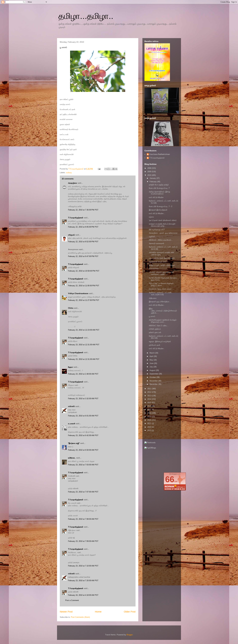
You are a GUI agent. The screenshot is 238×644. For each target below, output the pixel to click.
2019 (149, 417)
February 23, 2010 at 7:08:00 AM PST (83, 519)
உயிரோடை (72, 458)
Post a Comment (72, 600)
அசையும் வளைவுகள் (156, 243)
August (153, 370)
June (152, 363)
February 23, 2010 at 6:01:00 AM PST (83, 416)
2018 (149, 413)
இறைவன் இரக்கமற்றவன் (158, 210)
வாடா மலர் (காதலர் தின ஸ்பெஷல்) (162, 258)
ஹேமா (70, 367)
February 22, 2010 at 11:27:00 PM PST (83, 300)
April (152, 356)
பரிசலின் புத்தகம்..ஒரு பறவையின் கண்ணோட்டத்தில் (161, 273)
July (151, 367)
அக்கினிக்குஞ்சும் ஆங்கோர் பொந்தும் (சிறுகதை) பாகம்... (162, 321)
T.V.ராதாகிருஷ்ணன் (76, 169)
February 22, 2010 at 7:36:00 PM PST (83, 210)
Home (98, 611)
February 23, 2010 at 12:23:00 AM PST (83, 330)
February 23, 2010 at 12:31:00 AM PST (83, 345)
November (154, 381)
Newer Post (66, 611)
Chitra (70, 308)
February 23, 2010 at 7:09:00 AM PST (83, 541)
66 (169, 479)
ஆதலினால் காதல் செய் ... (159, 262)
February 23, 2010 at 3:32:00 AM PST (83, 399)
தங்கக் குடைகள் (155, 332)
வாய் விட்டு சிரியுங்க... (157, 213)
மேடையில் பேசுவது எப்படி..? (159, 188)
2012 (149, 392)
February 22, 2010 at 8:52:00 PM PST (83, 242)
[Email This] (105, 169)
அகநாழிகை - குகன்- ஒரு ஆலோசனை (163, 233)
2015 (149, 403)
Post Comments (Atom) (80, 617)
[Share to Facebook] (113, 169)
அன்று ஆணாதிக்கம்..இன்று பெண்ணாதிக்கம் (159, 193)
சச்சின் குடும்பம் (155, 329)
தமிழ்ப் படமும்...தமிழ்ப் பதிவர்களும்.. (162, 265)
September (154, 374)
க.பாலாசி (71, 424)
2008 (149, 168)
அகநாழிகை (72, 183)
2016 (149, 406)
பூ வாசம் (152, 316)
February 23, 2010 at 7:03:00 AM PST (83, 465)
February (153, 182)
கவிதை (69, 173)
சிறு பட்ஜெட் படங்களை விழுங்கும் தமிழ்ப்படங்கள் (161, 284)
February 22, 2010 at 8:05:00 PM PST (83, 227)
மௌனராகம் (153, 269)
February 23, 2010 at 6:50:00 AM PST (83, 450)
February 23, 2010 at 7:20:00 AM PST (83, 580)
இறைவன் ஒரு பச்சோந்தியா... (160, 302)
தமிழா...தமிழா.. (85, 16)
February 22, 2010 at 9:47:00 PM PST (83, 256)
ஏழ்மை (151, 217)
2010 (149, 175)
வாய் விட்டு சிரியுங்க (156, 197)
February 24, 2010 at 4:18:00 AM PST (83, 595)
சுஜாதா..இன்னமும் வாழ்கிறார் (160, 341)
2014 (149, 399)
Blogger (129, 635)
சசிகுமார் (71, 235)
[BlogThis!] (108, 169)
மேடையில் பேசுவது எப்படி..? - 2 (160, 206)
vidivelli (71, 406)
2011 (149, 389)
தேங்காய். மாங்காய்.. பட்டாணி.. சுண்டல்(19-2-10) (160, 293)
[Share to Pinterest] (116, 169)
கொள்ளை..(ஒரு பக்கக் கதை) (160, 289)
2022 (149, 427)
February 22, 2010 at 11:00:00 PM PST (83, 286)
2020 (149, 420)
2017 (149, 410)
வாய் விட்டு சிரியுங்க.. (157, 305)
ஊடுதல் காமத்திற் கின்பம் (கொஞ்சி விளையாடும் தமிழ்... (162, 225)
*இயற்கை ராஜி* (74, 443)
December (154, 384)
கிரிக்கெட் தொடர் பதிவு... (158, 325)
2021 (149, 423)
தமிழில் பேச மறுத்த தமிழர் (159, 185)
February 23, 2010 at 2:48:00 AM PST (83, 374)
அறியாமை (152, 298)
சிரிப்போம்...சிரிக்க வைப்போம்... (161, 240)
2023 (149, 430)
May (152, 360)
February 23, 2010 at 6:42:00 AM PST (83, 435)
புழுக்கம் (152, 236)
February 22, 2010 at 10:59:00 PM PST (83, 271)
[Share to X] (111, 169)
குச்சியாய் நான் (154, 345)
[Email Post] (99, 169)
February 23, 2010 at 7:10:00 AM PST (83, 566)
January (153, 178)
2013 (149, 396)
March (152, 353)
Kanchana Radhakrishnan (159, 154)
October (153, 377)
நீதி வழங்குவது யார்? (157, 229)
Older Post (130, 611)
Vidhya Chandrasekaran (78, 293)
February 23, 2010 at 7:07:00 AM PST (83, 492)
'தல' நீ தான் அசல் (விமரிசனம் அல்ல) (162, 220)
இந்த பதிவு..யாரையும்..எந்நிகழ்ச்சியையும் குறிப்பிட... (163, 311)
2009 (149, 172)
